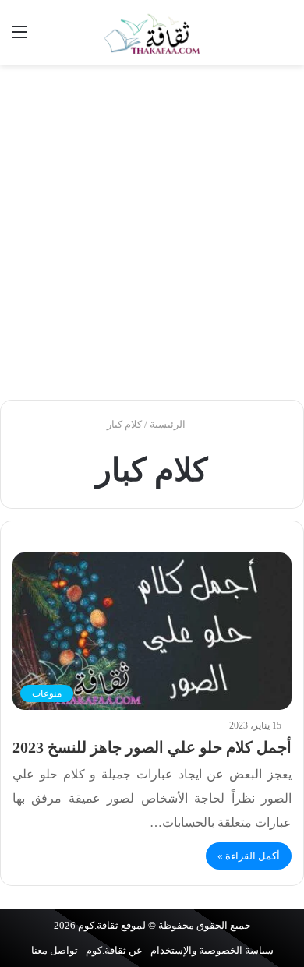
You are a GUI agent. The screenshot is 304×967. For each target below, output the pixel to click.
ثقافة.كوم (98, 925)
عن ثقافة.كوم (114, 950)
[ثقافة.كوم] (152, 32)
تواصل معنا (54, 950)
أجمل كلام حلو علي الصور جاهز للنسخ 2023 (152, 747)
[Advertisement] (152, 232)
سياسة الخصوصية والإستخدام (212, 950)
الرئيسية (169, 424)
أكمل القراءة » (248, 856)
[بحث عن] (284, 37)
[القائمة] (19, 37)
